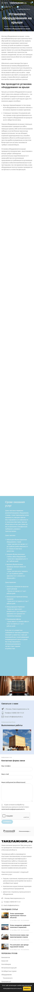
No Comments (25, 920)
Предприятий (6, 981)
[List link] (16, 713)
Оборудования (6, 974)
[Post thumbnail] (4, 917)
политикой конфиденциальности (13, 809)
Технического (7, 978)
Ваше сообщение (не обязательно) (13, 782)
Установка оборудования (19, 26)
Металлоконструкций (8, 968)
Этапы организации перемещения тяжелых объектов (18, 915)
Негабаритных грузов (8, 971)
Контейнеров (6, 964)
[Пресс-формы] (9, 831)
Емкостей (4, 961)
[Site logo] (18, 3)
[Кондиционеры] (25, 831)
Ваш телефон (6, 766)
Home (6, 26)
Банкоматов (5, 957)
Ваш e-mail (5, 774)
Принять (27, 988)
